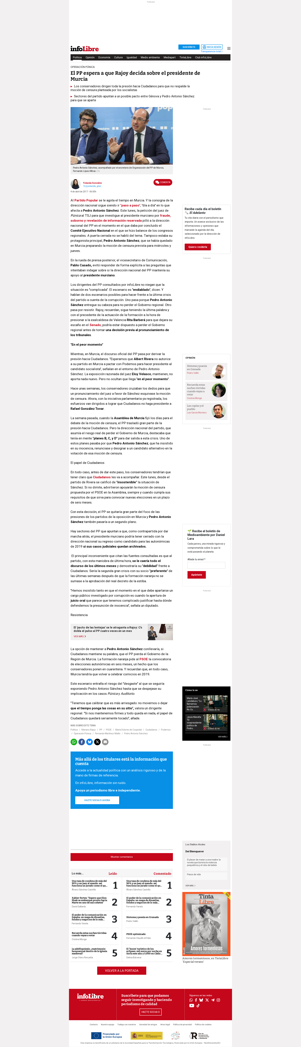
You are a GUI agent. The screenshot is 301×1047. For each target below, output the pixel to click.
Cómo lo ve (191, 690)
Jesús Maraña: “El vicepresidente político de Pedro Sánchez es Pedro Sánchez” (194, 723)
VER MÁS (222, 737)
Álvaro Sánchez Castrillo (84, 889)
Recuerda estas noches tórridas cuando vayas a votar (89, 934)
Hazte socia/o (150, 1011)
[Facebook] (196, 1000)
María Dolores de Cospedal (128, 729)
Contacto (94, 1024)
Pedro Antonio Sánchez (136, 733)
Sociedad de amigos (148, 1024)
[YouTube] (191, 1005)
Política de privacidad (182, 1024)
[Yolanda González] (76, 183)
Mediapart (170, 57)
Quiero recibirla (197, 246)
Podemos (166, 729)
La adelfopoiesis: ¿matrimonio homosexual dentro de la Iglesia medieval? (89, 951)
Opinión (90, 57)
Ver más (189, 886)
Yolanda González (92, 183)
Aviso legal (165, 1024)
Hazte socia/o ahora (97, 800)
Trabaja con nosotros (126, 1024)
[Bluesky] (201, 1000)
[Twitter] (207, 1000)
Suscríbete (189, 47)
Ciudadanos (102, 477)
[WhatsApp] (191, 1000)
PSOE (143, 659)
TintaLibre (185, 57)
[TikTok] (198, 1005)
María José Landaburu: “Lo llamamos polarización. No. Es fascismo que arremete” (194, 704)
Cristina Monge (79, 939)
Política (77, 57)
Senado (95, 325)
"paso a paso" (129, 205)
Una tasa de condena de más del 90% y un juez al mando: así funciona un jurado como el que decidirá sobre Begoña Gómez (89, 884)
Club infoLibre (203, 57)
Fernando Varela (80, 923)
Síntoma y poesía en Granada (142, 917)
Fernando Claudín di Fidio (138, 938)
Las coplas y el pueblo (195, 407)
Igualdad (132, 57)
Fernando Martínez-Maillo (107, 733)
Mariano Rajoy (89, 729)
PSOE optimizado (136, 934)
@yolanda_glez (93, 186)
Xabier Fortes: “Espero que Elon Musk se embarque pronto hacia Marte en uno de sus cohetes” (89, 900)
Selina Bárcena (133, 957)
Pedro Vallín (132, 921)
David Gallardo (79, 906)
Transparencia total (211, 51)
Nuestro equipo (107, 1024)
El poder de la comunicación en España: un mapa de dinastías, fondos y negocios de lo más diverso (89, 918)
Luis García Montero (197, 412)
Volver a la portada (121, 971)
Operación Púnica (82, 733)
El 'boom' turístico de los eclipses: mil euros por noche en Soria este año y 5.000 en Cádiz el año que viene (144, 952)
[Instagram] (218, 1000)
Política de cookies (203, 1024)
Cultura (118, 57)
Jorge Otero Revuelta (82, 957)
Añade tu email (196, 559)
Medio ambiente (150, 57)
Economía (104, 57)
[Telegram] (212, 1000)
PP (100, 729)
